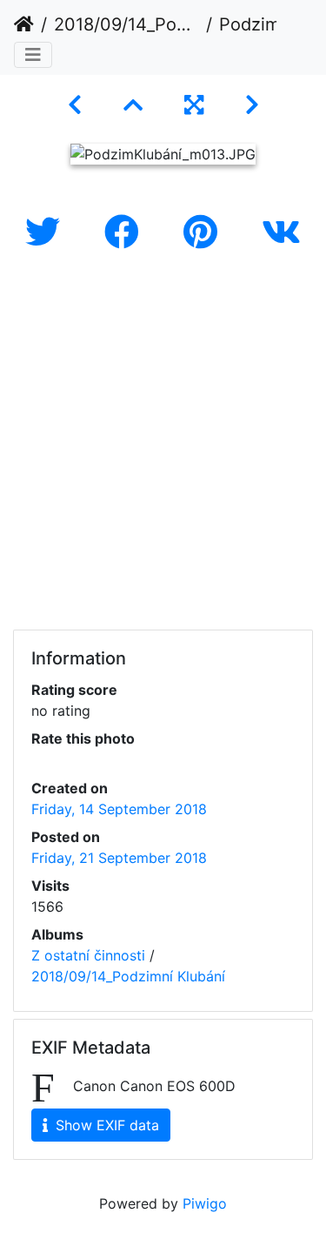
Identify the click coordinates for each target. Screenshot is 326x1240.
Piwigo (205, 1203)
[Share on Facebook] (126, 232)
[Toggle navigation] (33, 55)
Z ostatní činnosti (88, 955)
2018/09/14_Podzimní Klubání (126, 24)
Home (24, 24)
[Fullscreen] (193, 104)
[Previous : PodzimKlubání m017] (75, 104)
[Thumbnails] (133, 104)
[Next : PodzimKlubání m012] (252, 104)
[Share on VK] (281, 232)
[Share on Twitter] (47, 232)
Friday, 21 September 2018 (119, 857)
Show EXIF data (105, 1125)
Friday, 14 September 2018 (119, 809)
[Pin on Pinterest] (205, 232)
